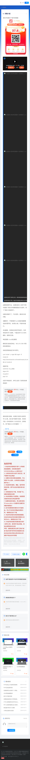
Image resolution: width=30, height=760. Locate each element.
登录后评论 (11, 730)
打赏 (20, 451)
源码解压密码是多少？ (11, 597)
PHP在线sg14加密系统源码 (7, 648)
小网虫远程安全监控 (9, 710)
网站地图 (4, 756)
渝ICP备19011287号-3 (13, 756)
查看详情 (8, 590)
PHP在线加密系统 (21, 647)
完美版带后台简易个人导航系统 (8, 667)
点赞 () (15, 454)
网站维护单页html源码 (9, 707)
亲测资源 (19, 540)
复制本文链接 (16, 554)
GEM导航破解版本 (21, 666)
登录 (27, 2)
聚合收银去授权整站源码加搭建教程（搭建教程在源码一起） (22, 563)
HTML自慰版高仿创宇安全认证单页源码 (11, 702)
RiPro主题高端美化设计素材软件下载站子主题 (11, 704)
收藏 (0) (12, 451)
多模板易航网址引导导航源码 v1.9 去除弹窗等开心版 (11, 699)
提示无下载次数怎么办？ (11, 615)
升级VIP (11, 67)
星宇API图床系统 (8, 696)
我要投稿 (4, 7)
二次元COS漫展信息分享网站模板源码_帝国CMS (8, 563)
